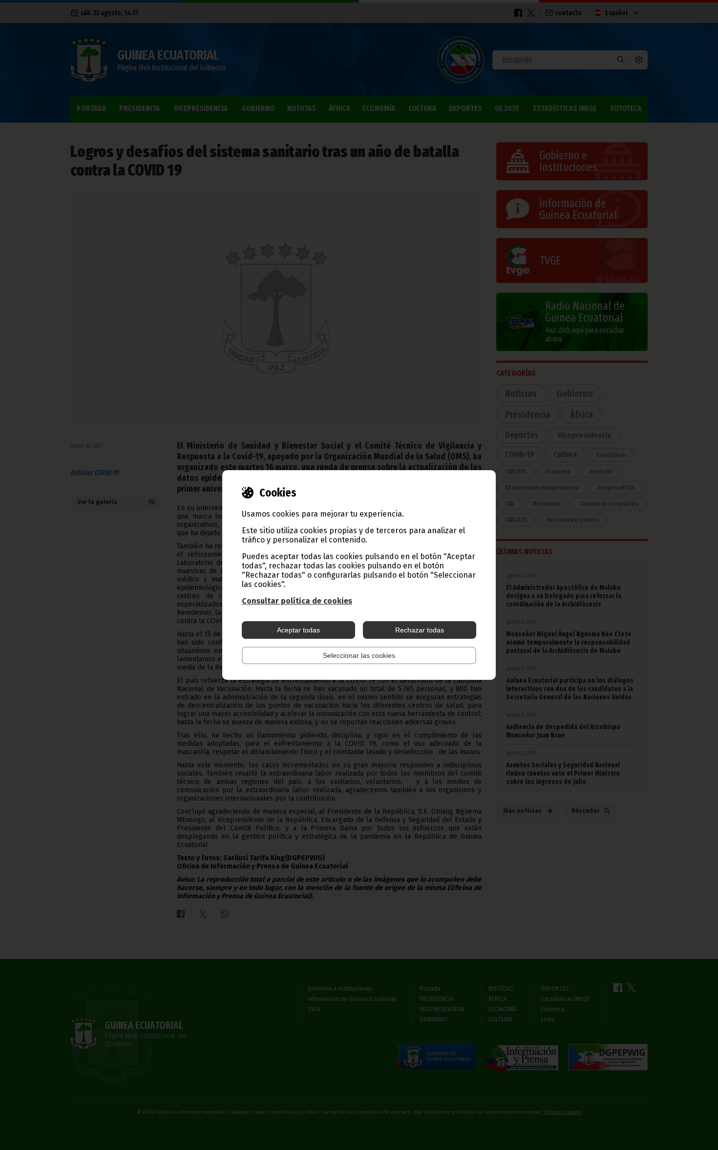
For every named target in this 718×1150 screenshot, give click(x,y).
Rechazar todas (419, 630)
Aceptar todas (298, 630)
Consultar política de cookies (297, 601)
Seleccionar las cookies (359, 655)
